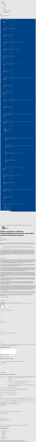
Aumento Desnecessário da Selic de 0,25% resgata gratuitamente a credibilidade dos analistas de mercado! (19, 303)
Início (3, 20)
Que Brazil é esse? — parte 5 (8, 85)
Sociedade (3, 3)
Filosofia (1, 399)
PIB (6, 400)
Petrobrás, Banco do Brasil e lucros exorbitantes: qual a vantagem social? (14, 42)
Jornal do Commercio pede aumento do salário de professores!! (13, 302)
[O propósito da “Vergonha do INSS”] (10, 159)
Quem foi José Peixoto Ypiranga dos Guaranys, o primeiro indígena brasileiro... (14, 425)
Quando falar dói (6, 129)
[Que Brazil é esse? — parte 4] (8, 91)
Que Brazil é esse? (22, 400)
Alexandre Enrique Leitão (7, 10)
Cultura (5, 4)
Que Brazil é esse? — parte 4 (8, 92)
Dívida (17, 398)
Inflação (17, 399)
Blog (1, 398)
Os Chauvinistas (6, 70)
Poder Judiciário (9, 400)
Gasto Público (4, 399)
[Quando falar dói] (8, 128)
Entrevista (31, 398)
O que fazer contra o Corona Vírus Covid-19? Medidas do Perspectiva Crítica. (14, 389)
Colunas (3, 8)
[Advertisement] (18, 218)
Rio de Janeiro (31, 400)
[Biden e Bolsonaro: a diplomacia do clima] (8, 181)
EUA (33, 398)
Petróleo (5, 400)
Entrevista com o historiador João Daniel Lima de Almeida (12, 175)
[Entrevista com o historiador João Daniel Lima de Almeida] (8, 174)
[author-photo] (2, 307)
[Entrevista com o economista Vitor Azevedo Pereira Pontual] (8, 48)
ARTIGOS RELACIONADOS (5, 310)
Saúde (34, 400)
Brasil (3, 398)
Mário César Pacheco (7, 12)
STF (21, 401)
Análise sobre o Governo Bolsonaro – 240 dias (8, 392)
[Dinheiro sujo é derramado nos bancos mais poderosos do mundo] (8, 203)
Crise (13, 398)
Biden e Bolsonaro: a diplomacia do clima (9, 182)
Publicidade (3, 438)
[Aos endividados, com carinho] (8, 34)
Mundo (3, 7)
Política (3, 2)
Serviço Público (13, 401)
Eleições (28, 398)
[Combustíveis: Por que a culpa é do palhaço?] (8, 27)
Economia (3, 1)
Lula (21, 399)
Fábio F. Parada (6, 11)
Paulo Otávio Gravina (7, 209)
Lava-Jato (19, 399)
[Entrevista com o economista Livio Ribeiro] (8, 55)
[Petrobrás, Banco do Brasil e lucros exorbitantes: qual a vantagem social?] (8, 41)
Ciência (8, 398)
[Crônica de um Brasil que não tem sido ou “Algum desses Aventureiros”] (10, 166)
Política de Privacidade (5, 437)
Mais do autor (12, 310)
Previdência (18, 400)
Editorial (5, 205)
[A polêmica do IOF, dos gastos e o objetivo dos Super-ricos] (2, 409)
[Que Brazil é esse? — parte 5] (8, 84)
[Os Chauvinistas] (2, 416)
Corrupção (10, 398)
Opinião (5, 9)
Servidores (4, 401)
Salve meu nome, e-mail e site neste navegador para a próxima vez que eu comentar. (12, 361)
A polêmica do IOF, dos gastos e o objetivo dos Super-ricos (12, 63)
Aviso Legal (3, 436)
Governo (5, 5)
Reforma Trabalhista (26, 400)
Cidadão (6, 398)
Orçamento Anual (32, 399)
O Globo (26, 399)
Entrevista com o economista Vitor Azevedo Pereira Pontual (12, 49)
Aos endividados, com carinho (8, 35)
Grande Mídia (12, 399)
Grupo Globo (15, 399)
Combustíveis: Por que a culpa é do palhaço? (10, 28)
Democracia (15, 398)
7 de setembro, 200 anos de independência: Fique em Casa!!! (19, 381)
